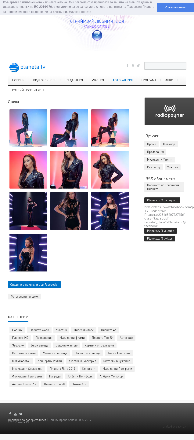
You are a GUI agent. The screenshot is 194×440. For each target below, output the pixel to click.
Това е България (119, 353)
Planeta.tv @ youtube (160, 231)
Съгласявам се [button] (175, 7)
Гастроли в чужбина (116, 361)
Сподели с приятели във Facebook (33, 284)
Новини (17, 330)
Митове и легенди (55, 353)
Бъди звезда (39, 345)
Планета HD (20, 337)
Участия (61, 330)
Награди (55, 376)
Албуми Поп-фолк (80, 376)
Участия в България (82, 361)
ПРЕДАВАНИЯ (74, 80)
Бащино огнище (66, 345)
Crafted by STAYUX (174, 426)
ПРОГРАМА (148, 80)
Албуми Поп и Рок (24, 384)
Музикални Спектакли (27, 368)
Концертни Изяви (50, 361)
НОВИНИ (18, 80)
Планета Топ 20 (102, 337)
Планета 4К (109, 330)
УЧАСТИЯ (98, 80)
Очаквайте (79, 384)
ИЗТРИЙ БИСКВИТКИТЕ (28, 90)
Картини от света (24, 353)
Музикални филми (72, 337)
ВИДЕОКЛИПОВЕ (44, 80)
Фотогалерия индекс (25, 296)
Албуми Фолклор (111, 376)
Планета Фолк (39, 330)
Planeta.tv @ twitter (159, 238)
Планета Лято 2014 (62, 368)
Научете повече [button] (80, 11)
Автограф (126, 337)
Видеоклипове (84, 330)
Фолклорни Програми (27, 376)
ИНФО (169, 80)
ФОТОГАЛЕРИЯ (123, 80)
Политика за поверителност (27, 420)
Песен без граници (88, 353)
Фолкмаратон (21, 361)
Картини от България (99, 345)
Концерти (88, 368)
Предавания (44, 337)
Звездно (18, 345)
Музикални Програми (117, 368)
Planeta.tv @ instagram (162, 200)
